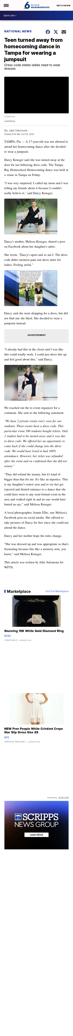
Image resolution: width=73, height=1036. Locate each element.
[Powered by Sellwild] (63, 797)
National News (18, 31)
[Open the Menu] (6, 5)
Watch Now (63, 5)
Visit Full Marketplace (57, 591)
